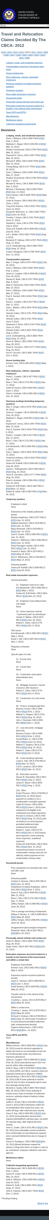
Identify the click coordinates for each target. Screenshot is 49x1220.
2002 (42, 55)
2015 (9, 52)
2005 (24, 55)
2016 (3, 52)
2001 (21, 58)
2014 (15, 52)
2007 (12, 55)
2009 (45, 52)
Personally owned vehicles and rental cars (25, 102)
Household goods (14, 98)
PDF (42, 138)
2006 (18, 55)
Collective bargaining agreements (21, 124)
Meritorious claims (14, 120)
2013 (21, 52)
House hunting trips (14, 73)
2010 (39, 52)
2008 (6, 55)
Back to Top (43, 1203)
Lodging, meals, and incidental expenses (24, 63)
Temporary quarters (14, 90)
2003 (36, 55)
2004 (30, 55)
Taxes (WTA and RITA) (16, 112)
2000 (27, 58)
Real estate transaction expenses (21, 94)
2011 (33, 52)
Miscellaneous (12, 116)
